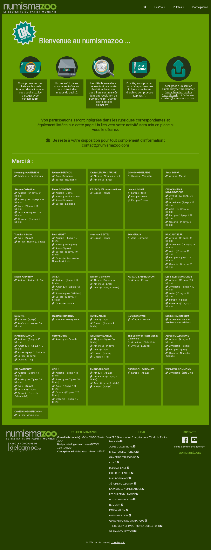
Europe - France (102, 192)
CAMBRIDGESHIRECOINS (123, 457)
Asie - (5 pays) (63, 248)
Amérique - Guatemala (30, 176)
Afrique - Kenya (139, 280)
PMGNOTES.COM (119, 515)
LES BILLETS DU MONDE (122, 494)
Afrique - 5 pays (64, 192)
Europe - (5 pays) (178, 299)
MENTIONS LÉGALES (190, 452)
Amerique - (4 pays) (104, 345)
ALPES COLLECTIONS (121, 446)
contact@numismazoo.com (189, 446)
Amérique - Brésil (103, 179)
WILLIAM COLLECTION (121, 531)
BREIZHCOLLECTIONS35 (122, 451)
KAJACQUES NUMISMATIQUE (125, 488)
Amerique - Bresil (103, 283)
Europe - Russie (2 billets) (31, 241)
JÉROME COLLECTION (121, 483)
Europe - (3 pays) (178, 349)
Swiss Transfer (173, 92)
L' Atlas (178, 7)
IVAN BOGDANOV (119, 478)
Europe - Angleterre (28, 415)
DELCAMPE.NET (118, 467)
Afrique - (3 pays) (103, 372)
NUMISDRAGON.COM (121, 499)
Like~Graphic (118, 542)
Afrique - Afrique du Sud (107, 176)
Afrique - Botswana (104, 280)
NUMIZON (115, 504)
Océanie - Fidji (25, 359)
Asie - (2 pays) (25, 238)
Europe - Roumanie (66, 179)
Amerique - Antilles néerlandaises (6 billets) (178, 321)
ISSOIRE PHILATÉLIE (120, 473)
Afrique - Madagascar (68, 319)
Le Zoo (159, 7)
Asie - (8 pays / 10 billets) (31, 352)
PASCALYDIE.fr (117, 510)
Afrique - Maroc (177, 176)
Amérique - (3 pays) (179, 345)
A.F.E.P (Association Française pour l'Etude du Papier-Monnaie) (138, 439)
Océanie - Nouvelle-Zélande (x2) (26, 394)
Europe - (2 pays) (102, 386)
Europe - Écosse (139, 200)
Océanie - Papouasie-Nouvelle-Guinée (65, 260)
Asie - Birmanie (64, 176)
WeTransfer (187, 89)
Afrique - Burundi (140, 345)
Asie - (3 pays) (101, 349)
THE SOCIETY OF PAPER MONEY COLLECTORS (134, 525)
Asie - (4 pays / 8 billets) (68, 293)
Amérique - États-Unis (67, 196)
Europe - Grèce (139, 196)
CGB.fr (113, 462)
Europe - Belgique (65, 203)
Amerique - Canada (66, 339)
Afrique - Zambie (140, 319)
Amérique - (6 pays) (66, 244)
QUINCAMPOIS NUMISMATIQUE (127, 520)
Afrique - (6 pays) (27, 319)
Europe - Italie (138, 192)
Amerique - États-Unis (143, 342)
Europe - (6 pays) (102, 353)
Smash (173, 95)
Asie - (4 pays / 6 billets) (106, 287)
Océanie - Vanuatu (141, 176)
